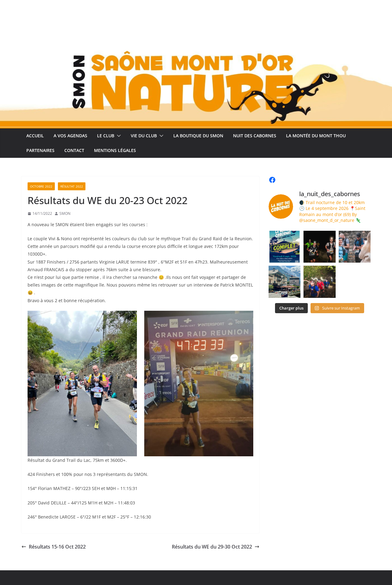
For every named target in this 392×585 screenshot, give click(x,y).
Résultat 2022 (71, 186)
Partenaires (40, 150)
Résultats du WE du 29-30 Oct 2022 (212, 546)
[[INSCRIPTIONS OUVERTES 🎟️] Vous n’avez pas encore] (319, 282)
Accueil (35, 136)
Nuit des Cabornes (254, 136)
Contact (74, 150)
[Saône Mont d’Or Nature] (196, 19)
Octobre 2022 (41, 186)
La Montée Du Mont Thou (316, 136)
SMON (64, 213)
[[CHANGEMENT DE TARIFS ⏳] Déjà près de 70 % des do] (355, 247)
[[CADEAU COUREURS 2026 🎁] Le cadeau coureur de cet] (284, 282)
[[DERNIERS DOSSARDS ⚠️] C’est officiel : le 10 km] (319, 247)
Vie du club (144, 136)
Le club (105, 136)
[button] (117, 135)
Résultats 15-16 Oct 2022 (57, 546)
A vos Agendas (70, 136)
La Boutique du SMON (198, 136)
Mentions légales (115, 150)
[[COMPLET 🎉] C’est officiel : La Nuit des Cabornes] (284, 247)
